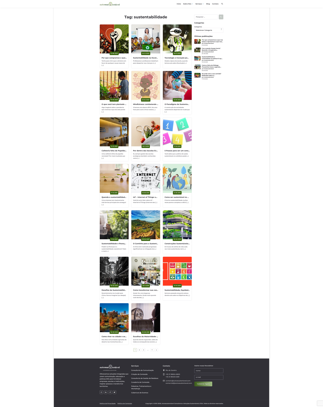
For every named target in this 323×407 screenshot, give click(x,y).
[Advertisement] (208, 94)
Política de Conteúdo (125, 403)
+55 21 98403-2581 (172, 377)
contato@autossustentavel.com (178, 381)
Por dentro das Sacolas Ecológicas (148, 151)
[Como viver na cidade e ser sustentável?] (114, 317)
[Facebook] (110, 392)
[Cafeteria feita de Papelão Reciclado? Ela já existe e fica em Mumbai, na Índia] (114, 131)
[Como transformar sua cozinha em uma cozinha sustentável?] (145, 271)
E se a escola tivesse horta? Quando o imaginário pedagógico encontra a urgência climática (211, 49)
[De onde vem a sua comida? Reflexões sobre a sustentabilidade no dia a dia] (197, 75)
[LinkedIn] (105, 392)
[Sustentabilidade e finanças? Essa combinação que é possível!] (114, 224)
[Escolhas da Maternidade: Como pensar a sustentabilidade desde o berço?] (145, 317)
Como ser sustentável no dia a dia (180, 197)
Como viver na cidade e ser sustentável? (120, 336)
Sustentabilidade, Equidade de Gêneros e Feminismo (188, 290)
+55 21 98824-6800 (173, 374)
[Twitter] (114, 392)
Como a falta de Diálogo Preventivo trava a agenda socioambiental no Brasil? (211, 66)
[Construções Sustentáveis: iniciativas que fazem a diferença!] (177, 224)
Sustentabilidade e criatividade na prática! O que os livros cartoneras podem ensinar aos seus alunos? (212, 57)
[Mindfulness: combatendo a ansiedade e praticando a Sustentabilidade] (145, 85)
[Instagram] (101, 392)
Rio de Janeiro (171, 370)
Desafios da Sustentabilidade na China (119, 290)
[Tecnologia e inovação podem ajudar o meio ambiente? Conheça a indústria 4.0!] (177, 38)
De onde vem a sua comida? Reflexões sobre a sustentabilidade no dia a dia (212, 74)
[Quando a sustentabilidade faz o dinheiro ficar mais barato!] (114, 178)
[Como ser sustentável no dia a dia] (177, 178)
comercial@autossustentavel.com (179, 383)
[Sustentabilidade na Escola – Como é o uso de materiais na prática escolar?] (145, 38)
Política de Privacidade (108, 403)
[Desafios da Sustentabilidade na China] (114, 271)
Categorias (198, 27)
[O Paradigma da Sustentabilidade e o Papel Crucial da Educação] (177, 85)
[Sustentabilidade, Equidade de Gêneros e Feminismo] (177, 271)
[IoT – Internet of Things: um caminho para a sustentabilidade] (145, 178)
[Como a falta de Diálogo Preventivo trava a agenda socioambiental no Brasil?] (197, 66)
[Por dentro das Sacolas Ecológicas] (145, 131)
